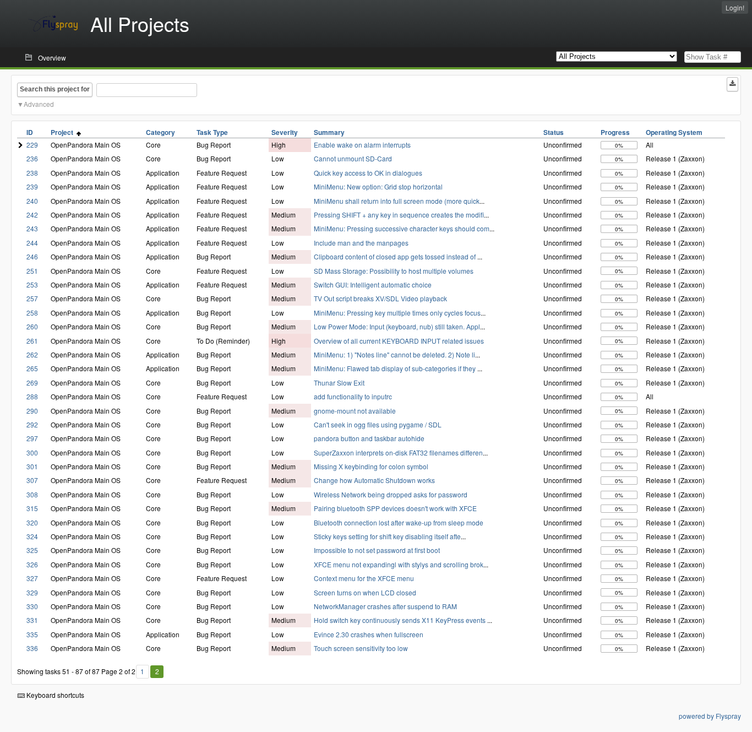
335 (32, 634)
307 (32, 480)
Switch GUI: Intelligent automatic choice (373, 284)
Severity (284, 132)
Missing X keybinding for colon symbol (371, 466)
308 (32, 494)
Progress (615, 132)
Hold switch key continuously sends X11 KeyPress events (400, 620)
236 (32, 158)
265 (32, 368)
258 (32, 312)
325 (32, 550)
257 (32, 298)
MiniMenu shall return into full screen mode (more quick (396, 200)
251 (32, 270)
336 (32, 648)
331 (32, 620)
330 (32, 606)
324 (32, 536)
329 (32, 592)
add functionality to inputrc (353, 396)
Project (64, 132)
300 (32, 452)
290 (32, 410)
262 (32, 354)
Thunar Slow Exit (339, 382)
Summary (329, 132)
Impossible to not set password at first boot (377, 550)
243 (32, 228)
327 (32, 578)
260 (32, 326)
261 (32, 340)
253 (32, 284)
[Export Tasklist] (732, 84)
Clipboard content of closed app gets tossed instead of (395, 256)
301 (32, 466)
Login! (735, 7)
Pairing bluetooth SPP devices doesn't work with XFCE (395, 508)
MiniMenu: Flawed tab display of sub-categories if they (395, 368)
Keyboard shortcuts (54, 695)
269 (32, 382)
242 (32, 214)
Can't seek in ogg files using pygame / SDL (378, 424)
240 (32, 200)
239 (32, 186)
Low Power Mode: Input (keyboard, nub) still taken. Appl (397, 326)
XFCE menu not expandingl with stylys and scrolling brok (398, 564)
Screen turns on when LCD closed (365, 592)
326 (32, 564)
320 (32, 522)
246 (32, 256)
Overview (52, 57)
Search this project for (55, 89)
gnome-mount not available (355, 410)
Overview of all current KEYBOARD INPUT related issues (399, 340)
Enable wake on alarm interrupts (362, 144)
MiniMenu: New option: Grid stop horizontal (378, 186)
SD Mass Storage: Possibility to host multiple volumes (393, 270)
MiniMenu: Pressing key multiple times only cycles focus (397, 312)
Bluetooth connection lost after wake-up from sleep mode (398, 522)
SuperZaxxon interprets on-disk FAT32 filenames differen (398, 452)
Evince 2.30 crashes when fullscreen (368, 634)
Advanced (39, 104)
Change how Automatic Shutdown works (374, 480)
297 (32, 438)
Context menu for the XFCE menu (364, 578)
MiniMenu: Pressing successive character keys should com (401, 228)
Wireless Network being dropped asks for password (390, 494)
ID (29, 132)
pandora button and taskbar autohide (369, 438)
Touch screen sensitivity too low (361, 648)
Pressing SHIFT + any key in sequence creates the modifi (399, 214)
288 (32, 396)
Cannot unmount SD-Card (353, 158)
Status (553, 132)
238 (32, 172)
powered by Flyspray (710, 715)
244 (32, 242)
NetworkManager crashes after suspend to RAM (385, 606)
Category (160, 132)
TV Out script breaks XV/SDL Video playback (380, 298)
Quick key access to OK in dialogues (368, 172)
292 (32, 424)
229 (32, 144)
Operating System (674, 132)
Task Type (212, 132)
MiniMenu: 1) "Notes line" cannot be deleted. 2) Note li (394, 354)
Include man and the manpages (361, 242)
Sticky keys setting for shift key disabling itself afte (387, 536)
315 (32, 508)
